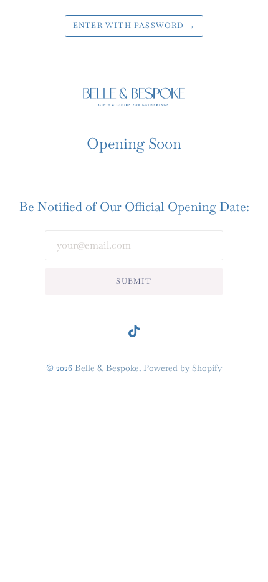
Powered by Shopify (182, 367)
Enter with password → (134, 26)
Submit (133, 281)
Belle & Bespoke (107, 367)
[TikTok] (134, 333)
